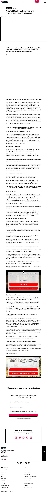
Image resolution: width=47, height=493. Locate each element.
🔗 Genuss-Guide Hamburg (5, 487)
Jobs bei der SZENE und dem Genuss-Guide (30, 476)
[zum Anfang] (44, 453)
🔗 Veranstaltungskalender (5, 485)
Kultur (2, 476)
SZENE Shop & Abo (27, 474)
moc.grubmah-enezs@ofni (5, 456)
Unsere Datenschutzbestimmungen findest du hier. (23, 418)
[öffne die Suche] (23, 2)
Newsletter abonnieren (4, 467)
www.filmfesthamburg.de (11, 353)
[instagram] (16, 438)
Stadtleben (2, 474)
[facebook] (20, 438)
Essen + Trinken (3, 478)
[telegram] (27, 438)
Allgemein (9, 8)
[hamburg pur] (3, 459)
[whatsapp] (23, 438)
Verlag (25, 467)
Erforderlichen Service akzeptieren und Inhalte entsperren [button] (23, 288)
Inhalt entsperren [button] (23, 284)
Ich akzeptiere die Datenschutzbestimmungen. (24, 411)
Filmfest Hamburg (33, 48)
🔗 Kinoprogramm (3, 483)
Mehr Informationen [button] (23, 280)
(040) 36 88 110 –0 (3, 455)
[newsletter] (31, 438)
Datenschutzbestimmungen (28, 483)
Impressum (26, 485)
